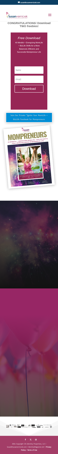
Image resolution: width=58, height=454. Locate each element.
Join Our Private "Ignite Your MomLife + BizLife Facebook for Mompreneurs (29, 117)
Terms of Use (32, 450)
